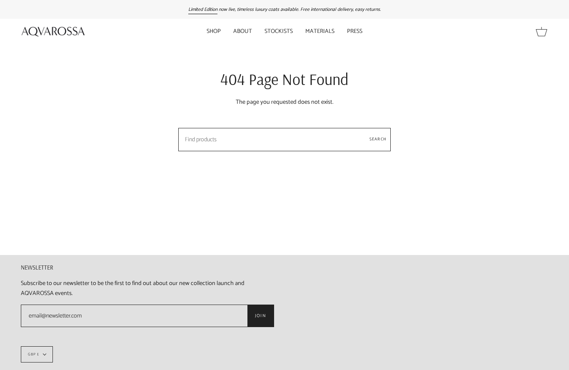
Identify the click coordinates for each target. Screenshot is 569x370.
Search (378, 139)
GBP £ (33, 354)
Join (260, 316)
